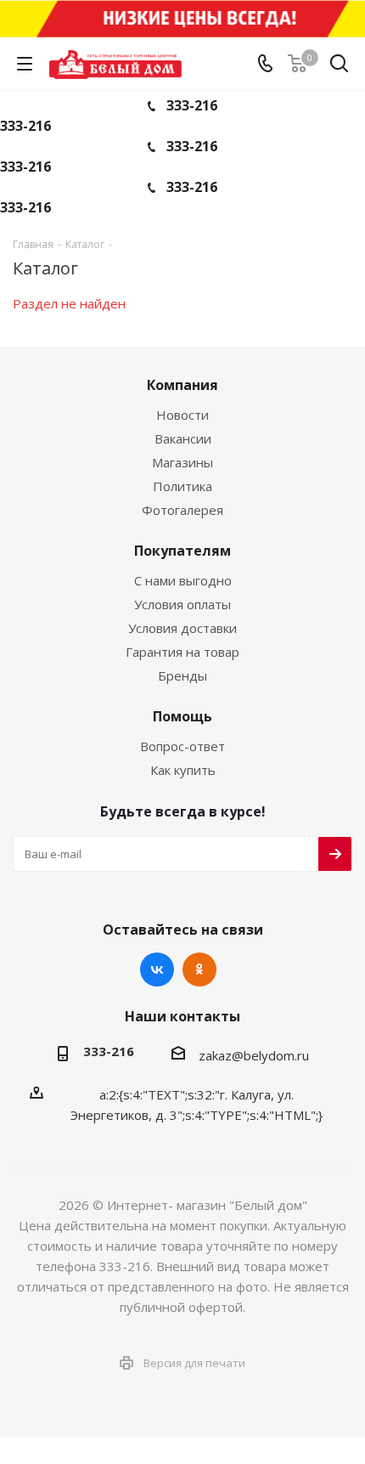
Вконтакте (157, 969)
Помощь (182, 716)
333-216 (191, 105)
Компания (182, 385)
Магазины (182, 462)
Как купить (183, 769)
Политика (182, 486)
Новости (182, 414)
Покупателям (182, 550)
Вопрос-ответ (182, 746)
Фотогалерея (182, 509)
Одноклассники (199, 969)
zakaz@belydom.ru (254, 1055)
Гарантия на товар (182, 651)
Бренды (182, 675)
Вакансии (182, 438)
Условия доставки (182, 627)
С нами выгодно (183, 580)
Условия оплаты (182, 604)
